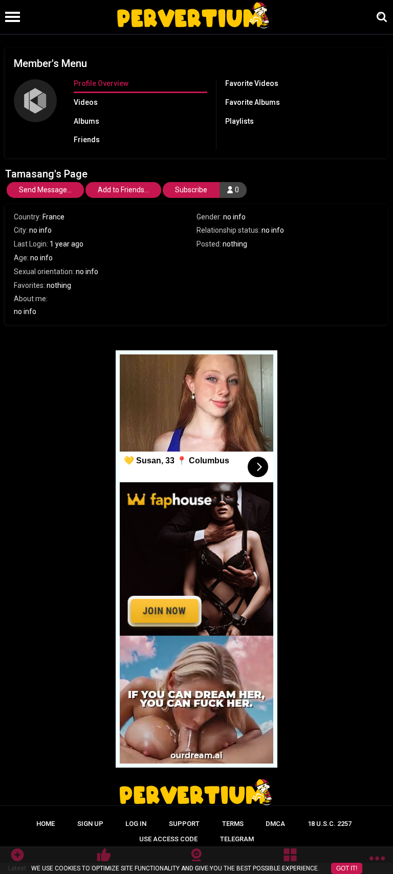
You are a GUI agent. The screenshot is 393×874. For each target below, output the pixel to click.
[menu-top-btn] (10, 17)
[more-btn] (377, 860)
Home (45, 823)
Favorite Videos (251, 83)
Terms (233, 823)
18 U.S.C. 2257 (330, 823)
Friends (87, 140)
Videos (86, 102)
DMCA (275, 823)
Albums (86, 121)
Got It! (346, 868)
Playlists (239, 121)
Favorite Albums (252, 102)
